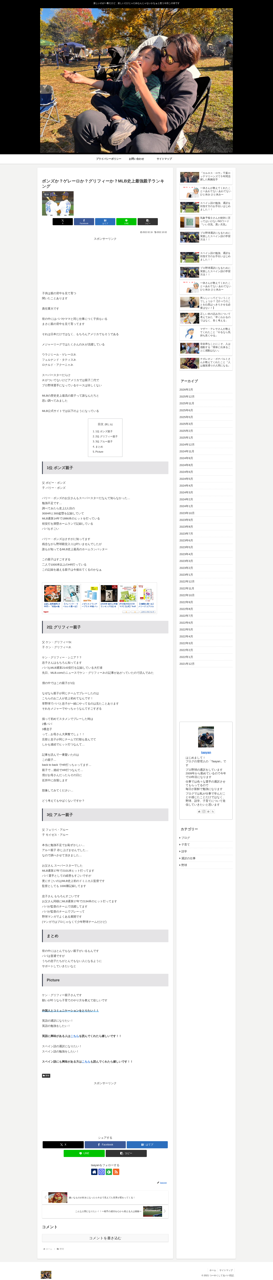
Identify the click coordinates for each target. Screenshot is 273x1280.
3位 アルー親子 (104, 441)
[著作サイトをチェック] (94, 1172)
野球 (47, 1076)
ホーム (212, 1270)
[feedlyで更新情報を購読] (109, 1172)
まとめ (99, 446)
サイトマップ (226, 1270)
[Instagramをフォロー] (101, 1172)
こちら (74, 1036)
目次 (100, 424)
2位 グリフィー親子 (106, 436)
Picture (99, 451)
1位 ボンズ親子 (104, 431)
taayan (206, 752)
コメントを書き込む (105, 1238)
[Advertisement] (105, 263)
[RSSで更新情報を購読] (116, 1172)
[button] (148, 221)
